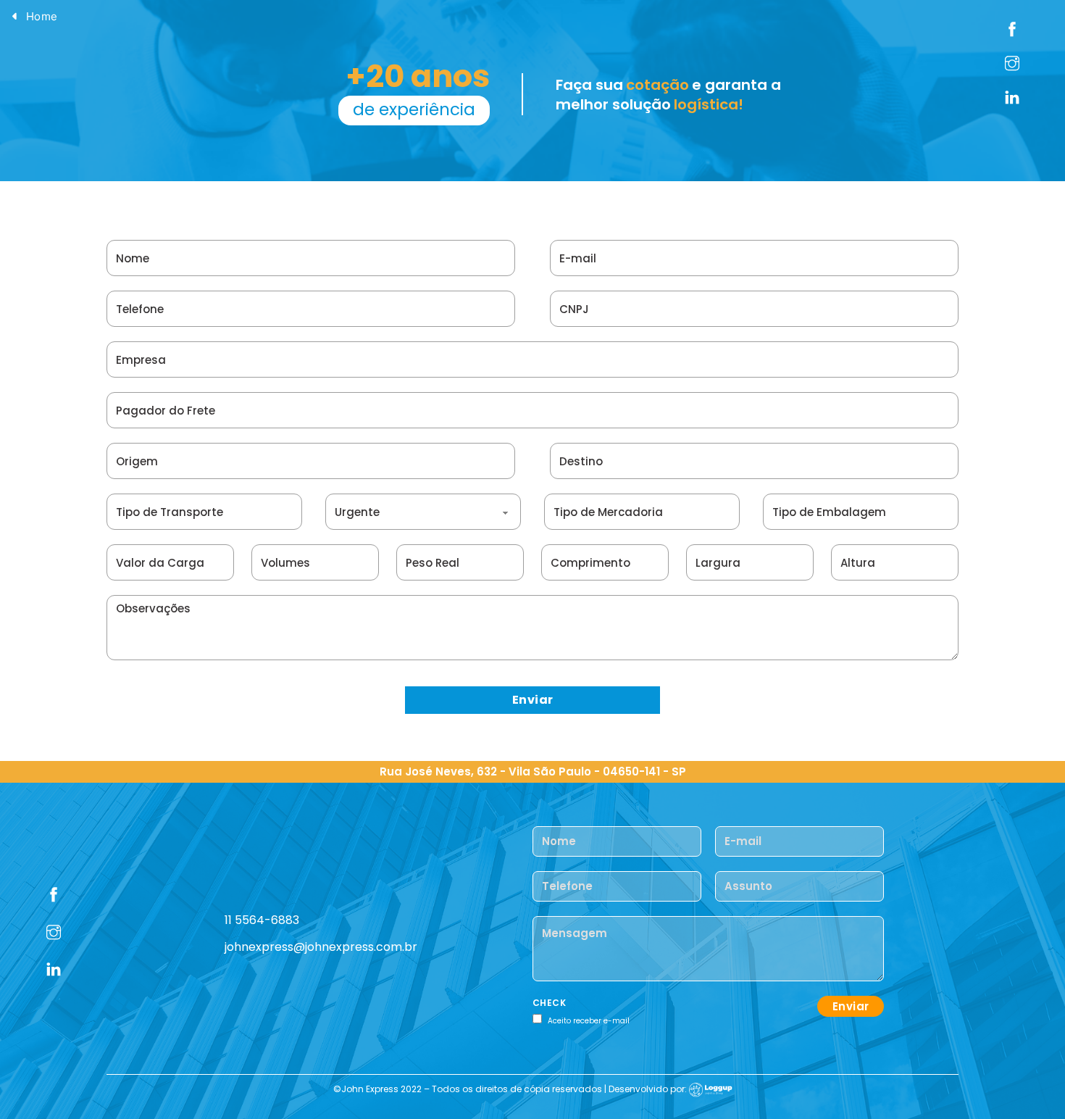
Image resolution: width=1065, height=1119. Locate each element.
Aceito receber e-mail (589, 1020)
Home (42, 16)
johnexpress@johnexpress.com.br (321, 947)
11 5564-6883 (262, 920)
